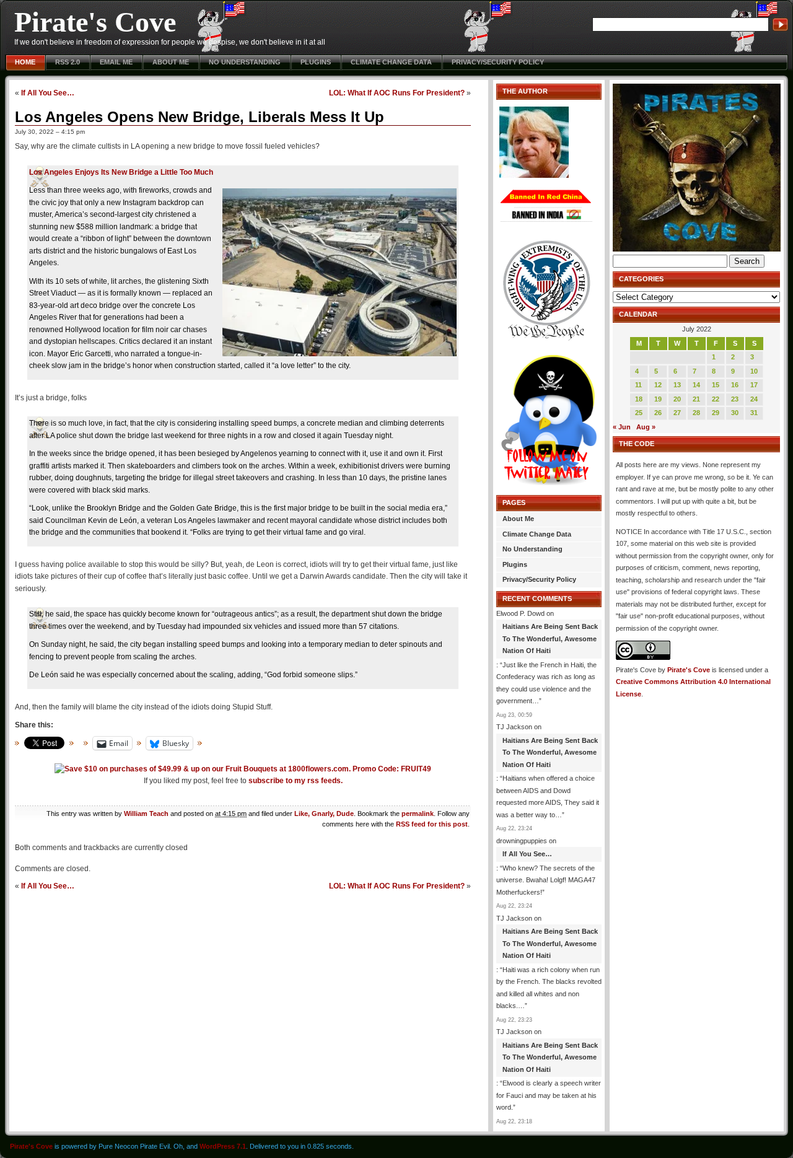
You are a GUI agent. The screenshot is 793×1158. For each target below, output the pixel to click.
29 (715, 412)
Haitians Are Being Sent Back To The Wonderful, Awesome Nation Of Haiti (550, 638)
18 (638, 399)
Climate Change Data (391, 62)
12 (658, 384)
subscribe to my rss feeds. (295, 780)
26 (658, 412)
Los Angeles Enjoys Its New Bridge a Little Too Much (121, 172)
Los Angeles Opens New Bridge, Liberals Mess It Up (199, 116)
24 (754, 399)
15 (715, 384)
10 (754, 371)
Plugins (315, 62)
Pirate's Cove (95, 22)
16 (734, 384)
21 (696, 399)
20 (677, 399)
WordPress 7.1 (222, 1146)
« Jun (622, 427)
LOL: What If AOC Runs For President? (397, 93)
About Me (170, 62)
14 (696, 384)
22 (715, 399)
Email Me (116, 62)
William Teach (146, 813)
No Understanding (245, 62)
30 (734, 412)
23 (734, 399)
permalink (417, 813)
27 (677, 412)
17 (754, 384)
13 (677, 384)
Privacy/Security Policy (498, 62)
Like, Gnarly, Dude (324, 813)
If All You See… (47, 93)
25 (638, 412)
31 (754, 412)
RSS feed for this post (432, 824)
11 (638, 384)
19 (658, 399)
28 (696, 412)
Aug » (645, 427)
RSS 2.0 (67, 62)
